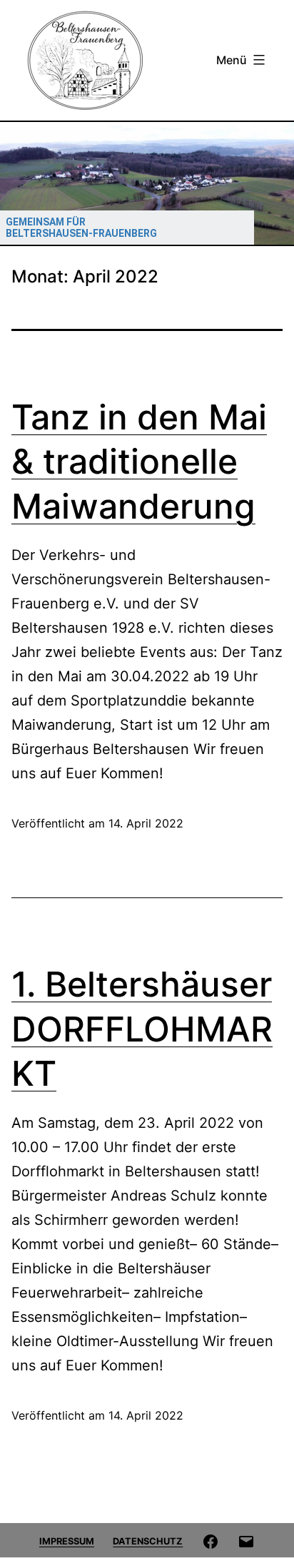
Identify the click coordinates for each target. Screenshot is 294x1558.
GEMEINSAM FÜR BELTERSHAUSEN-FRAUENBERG (81, 227)
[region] (147, 183)
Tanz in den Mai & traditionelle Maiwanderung (139, 461)
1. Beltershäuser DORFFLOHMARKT (142, 1028)
